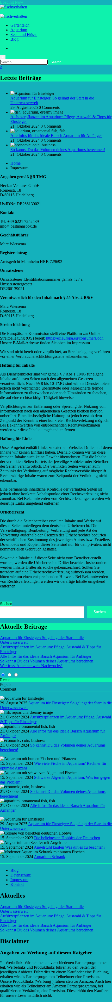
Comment (8, 689)
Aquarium (18, 30)
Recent (5, 680)
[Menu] (2, 13)
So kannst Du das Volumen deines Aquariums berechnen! (57, 149)
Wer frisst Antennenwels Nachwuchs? (31, 665)
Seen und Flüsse (23, 34)
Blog (14, 39)
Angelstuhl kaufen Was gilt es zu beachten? (69, 847)
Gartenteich (19, 25)
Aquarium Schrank (49, 856)
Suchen (6, 604)
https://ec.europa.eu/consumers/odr (74, 338)
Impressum (19, 880)
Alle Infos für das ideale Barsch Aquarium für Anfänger (56, 135)
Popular (6, 684)
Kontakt (17, 884)
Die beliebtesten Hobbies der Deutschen (67, 838)
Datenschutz (20, 875)
